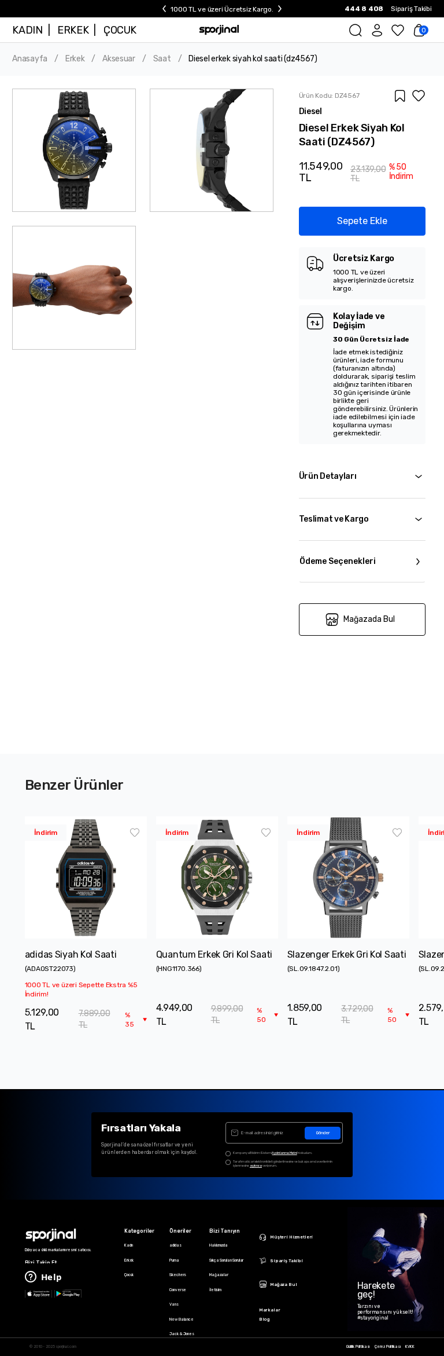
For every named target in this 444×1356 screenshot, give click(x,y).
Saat (162, 59)
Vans (173, 1304)
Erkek (75, 59)
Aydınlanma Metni (284, 1153)
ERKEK (72, 30)
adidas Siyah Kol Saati (71, 954)
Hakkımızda (218, 1245)
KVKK (409, 1347)
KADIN (27, 30)
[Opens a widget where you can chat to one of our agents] (43, 1277)
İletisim (215, 1290)
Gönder (323, 1132)
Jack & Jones (181, 1334)
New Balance (181, 1319)
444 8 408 (364, 9)
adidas (175, 1245)
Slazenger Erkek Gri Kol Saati (346, 954)
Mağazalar (218, 1275)
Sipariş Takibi (411, 9)
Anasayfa (29, 59)
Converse (177, 1290)
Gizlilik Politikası (358, 1347)
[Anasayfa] (219, 30)
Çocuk (129, 1275)
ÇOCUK (119, 30)
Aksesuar (118, 59)
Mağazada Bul (369, 619)
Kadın (128, 1245)
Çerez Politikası (388, 1347)
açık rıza (256, 1165)
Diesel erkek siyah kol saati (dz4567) (252, 59)
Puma (174, 1260)
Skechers (177, 1275)
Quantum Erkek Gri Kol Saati (214, 954)
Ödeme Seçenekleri (337, 561)
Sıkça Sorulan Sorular (226, 1260)
